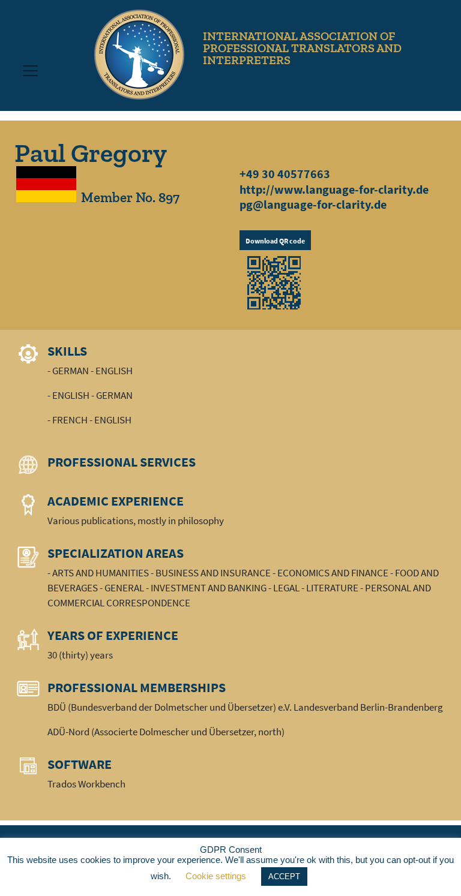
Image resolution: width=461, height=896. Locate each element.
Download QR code (275, 240)
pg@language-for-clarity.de (313, 204)
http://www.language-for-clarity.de (334, 189)
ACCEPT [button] (284, 876)
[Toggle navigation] (30, 70)
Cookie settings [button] (215, 876)
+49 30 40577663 (285, 173)
